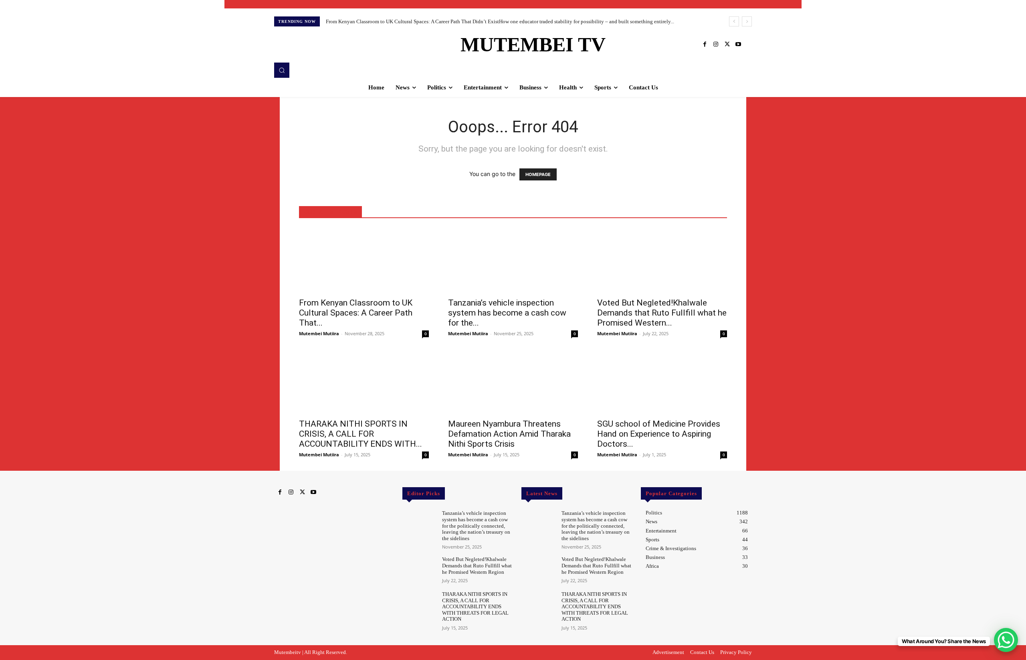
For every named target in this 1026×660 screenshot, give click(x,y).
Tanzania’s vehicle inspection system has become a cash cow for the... (507, 313)
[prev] (734, 21)
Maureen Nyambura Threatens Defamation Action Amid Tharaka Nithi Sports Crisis (509, 434)
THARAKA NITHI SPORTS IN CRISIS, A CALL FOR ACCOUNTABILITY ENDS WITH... (360, 434)
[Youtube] (738, 44)
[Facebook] (704, 44)
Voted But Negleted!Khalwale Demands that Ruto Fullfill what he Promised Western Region (477, 565)
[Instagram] (715, 44)
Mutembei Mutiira (319, 333)
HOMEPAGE (538, 174)
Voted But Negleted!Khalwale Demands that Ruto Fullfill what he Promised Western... (662, 313)
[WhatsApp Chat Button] (1006, 640)
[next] (747, 21)
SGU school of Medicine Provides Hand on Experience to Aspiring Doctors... (658, 434)
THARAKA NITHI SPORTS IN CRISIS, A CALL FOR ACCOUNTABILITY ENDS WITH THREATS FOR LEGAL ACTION (475, 606)
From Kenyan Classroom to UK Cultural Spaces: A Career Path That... (355, 313)
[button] (281, 70)
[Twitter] (727, 44)
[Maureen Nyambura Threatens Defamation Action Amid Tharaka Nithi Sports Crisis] (513, 382)
